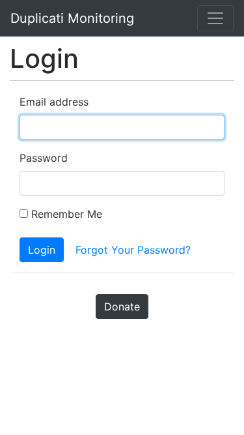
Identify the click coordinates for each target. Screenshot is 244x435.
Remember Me (65, 213)
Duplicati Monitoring (72, 18)
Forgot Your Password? (133, 249)
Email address (54, 101)
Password (44, 157)
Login (41, 249)
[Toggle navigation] (215, 18)
